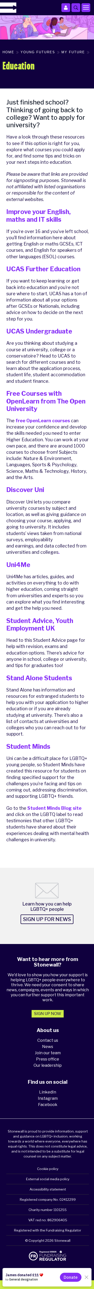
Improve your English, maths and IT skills (38, 215)
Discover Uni (25, 490)
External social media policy (47, 1179)
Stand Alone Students (39, 678)
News (47, 1046)
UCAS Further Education (43, 269)
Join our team (48, 1052)
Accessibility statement (48, 1189)
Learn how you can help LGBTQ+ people (47, 906)
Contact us (47, 1040)
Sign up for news (47, 919)
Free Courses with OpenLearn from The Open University (45, 401)
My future (73, 52)
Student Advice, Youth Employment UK (39, 624)
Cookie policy (47, 1169)
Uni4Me (18, 564)
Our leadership (48, 1065)
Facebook (47, 1104)
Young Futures (38, 52)
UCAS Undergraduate (39, 331)
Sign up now (47, 1013)
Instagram (48, 1098)
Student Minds (28, 746)
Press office (47, 1059)
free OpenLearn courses (43, 420)
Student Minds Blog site (54, 808)
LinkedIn (47, 1092)
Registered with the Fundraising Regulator (47, 1230)
